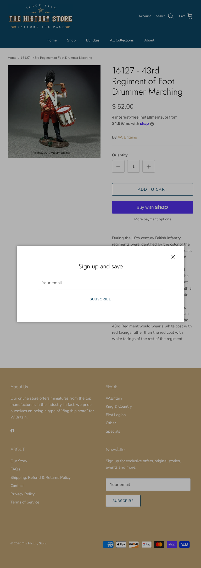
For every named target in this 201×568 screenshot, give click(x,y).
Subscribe (100, 299)
